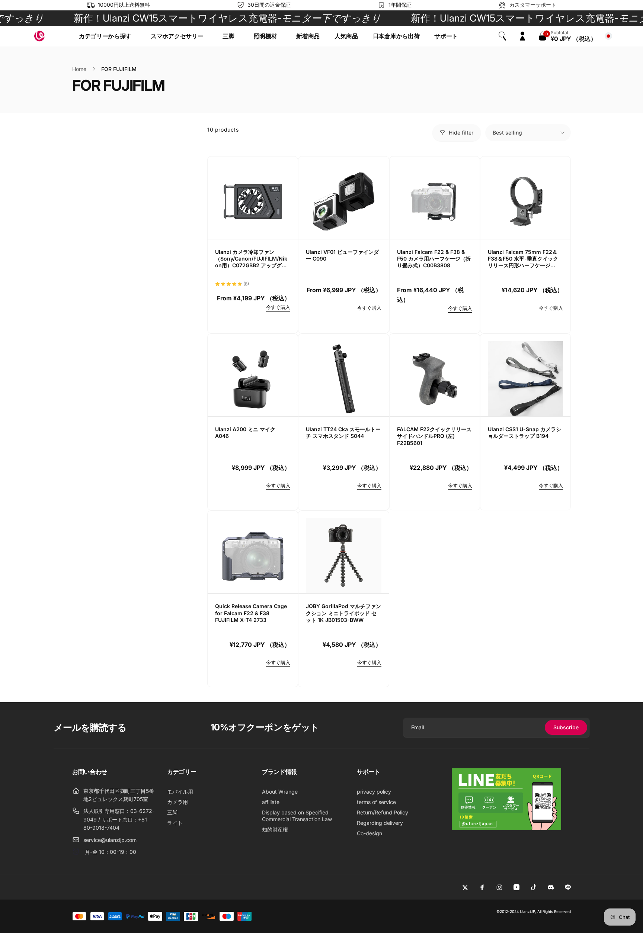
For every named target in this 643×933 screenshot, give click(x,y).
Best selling (507, 132)
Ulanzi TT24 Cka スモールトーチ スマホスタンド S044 (343, 432)
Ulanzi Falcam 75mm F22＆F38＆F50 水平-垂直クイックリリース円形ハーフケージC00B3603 (523, 259)
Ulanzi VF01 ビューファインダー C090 (342, 255)
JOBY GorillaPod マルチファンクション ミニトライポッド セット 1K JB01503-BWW (343, 613)
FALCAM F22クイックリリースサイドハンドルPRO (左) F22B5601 (434, 436)
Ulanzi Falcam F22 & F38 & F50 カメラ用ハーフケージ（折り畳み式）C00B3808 (434, 258)
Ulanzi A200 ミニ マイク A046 (245, 432)
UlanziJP (527, 911)
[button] (107, 36)
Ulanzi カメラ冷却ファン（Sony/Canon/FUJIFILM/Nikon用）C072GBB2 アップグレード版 (251, 259)
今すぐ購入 (278, 307)
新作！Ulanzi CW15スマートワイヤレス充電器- (207, 18)
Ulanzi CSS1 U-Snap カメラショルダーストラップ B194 (524, 432)
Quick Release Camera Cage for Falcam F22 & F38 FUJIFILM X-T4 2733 (251, 613)
